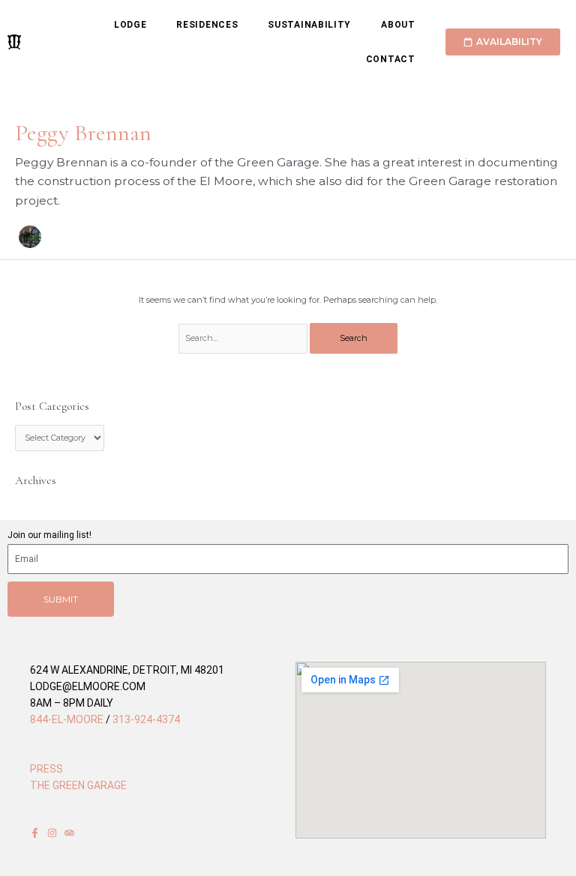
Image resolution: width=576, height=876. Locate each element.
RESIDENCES (207, 24)
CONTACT (391, 59)
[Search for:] (244, 338)
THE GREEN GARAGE (78, 785)
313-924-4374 (146, 719)
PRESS (46, 769)
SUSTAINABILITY (309, 24)
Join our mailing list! (50, 535)
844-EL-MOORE (67, 719)
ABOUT (398, 24)
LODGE (130, 24)
